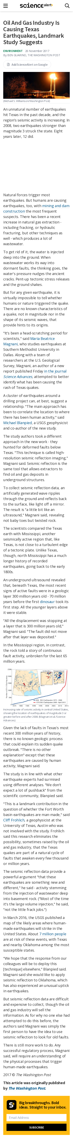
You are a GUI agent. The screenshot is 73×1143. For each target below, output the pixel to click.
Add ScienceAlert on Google (30, 64)
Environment (13, 51)
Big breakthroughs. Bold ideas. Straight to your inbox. (43, 1104)
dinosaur (47, 601)
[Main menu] (6, 5)
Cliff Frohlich (13, 820)
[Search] (67, 5)
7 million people (52, 933)
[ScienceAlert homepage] (36, 5)
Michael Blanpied (17, 422)
